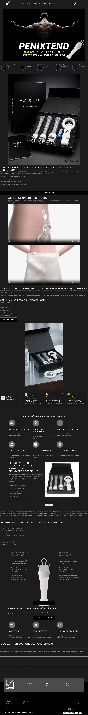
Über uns (29, 3)
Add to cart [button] (49, 504)
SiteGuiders (30, 712)
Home (23, 3)
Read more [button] (27, 405)
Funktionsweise (36, 3)
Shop (50, 3)
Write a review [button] (10, 402)
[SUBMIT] (78, 703)
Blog (54, 3)
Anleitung (44, 3)
